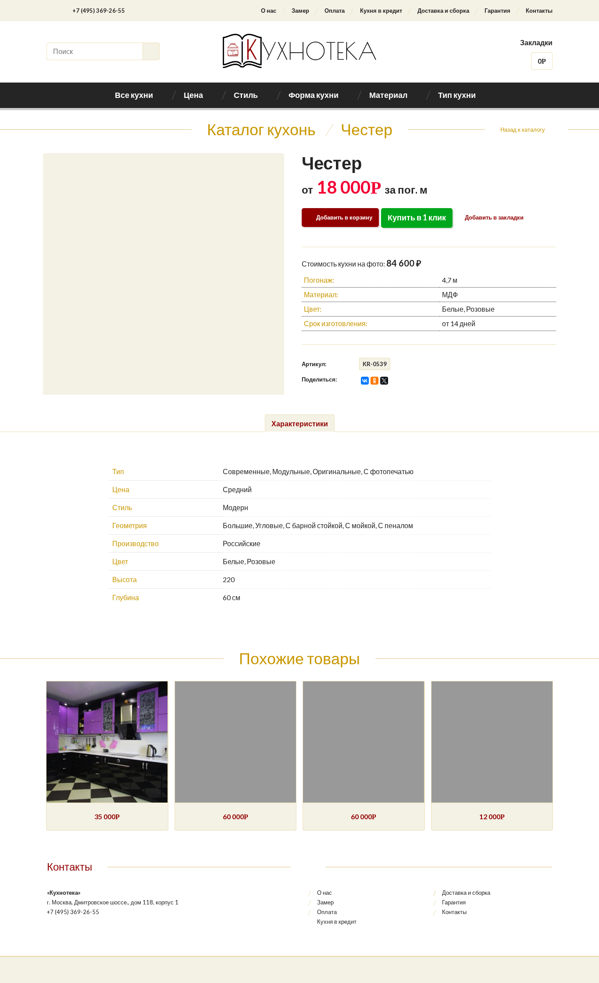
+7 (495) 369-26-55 (98, 10)
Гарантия (497, 10)
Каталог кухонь (261, 129)
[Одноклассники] (374, 381)
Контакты (539, 10)
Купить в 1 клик (417, 217)
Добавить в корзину (344, 217)
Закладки (536, 42)
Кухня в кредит (381, 10)
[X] (384, 381)
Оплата (334, 10)
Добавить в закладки (494, 217)
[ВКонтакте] (365, 381)
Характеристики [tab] (299, 423)
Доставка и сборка (443, 10)
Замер (300, 10)
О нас (268, 10)
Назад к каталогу (522, 129)
